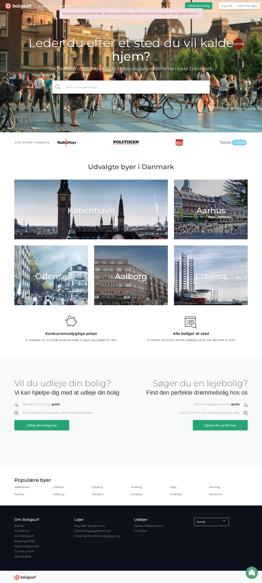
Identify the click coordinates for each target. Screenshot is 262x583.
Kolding (136, 487)
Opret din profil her (220, 425)
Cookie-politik (24, 551)
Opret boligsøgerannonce (92, 531)
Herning (214, 487)
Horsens (136, 494)
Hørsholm (216, 494)
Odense (58, 487)
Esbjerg (97, 487)
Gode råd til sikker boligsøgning (97, 536)
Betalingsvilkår (24, 541)
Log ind (226, 6)
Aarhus (19, 494)
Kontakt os (21, 531)
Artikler (19, 526)
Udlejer (65, 6)
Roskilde (176, 494)
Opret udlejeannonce (149, 526)
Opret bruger (247, 6)
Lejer (43, 6)
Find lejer (140, 531)
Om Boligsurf (24, 536)
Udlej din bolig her (42, 425)
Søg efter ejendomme (89, 526)
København (22, 487)
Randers (97, 494)
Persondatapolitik (26, 546)
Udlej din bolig (199, 6)
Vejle (173, 487)
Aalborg (58, 494)
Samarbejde (22, 556)
